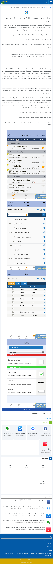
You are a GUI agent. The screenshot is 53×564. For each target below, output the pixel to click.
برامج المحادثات (43, 484)
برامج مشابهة (44, 422)
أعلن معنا (49, 546)
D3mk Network (29, 562)
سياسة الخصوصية (47, 540)
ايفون (45, 7)
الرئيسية (49, 7)
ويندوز (10, 467)
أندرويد (26, 467)
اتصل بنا (49, 543)
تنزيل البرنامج (26, 410)
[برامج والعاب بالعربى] (4, 2)
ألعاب (43, 467)
